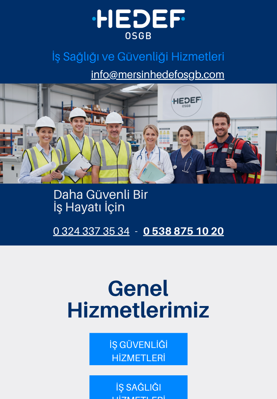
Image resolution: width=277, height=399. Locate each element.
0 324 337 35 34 (91, 231)
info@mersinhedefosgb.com (157, 74)
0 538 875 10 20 (183, 231)
